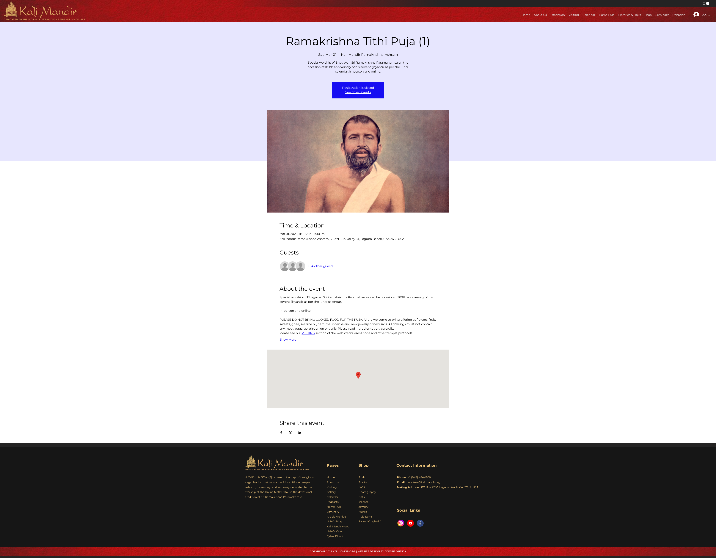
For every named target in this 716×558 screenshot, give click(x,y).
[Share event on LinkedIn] (299, 432)
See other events (358, 92)
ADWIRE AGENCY (395, 551)
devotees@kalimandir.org (423, 482)
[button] (706, 3)
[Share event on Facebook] (281, 432)
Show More (288, 339)
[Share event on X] (290, 432)
